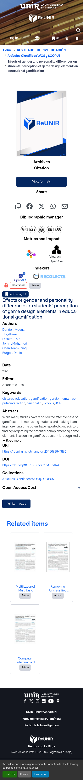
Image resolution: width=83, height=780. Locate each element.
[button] (78, 30)
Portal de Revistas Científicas (41, 718)
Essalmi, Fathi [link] (11, 339)
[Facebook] (25, 701)
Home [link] (7, 50)
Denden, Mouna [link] (13, 329)
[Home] (41, 6)
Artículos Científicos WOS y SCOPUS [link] (34, 56)
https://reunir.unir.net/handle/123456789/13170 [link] (34, 451)
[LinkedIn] (44, 701)
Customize (40, 774)
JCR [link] (58, 403)
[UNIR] (41, 695)
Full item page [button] (16, 503)
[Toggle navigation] (77, 38)
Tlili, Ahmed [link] (10, 334)
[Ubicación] (58, 701)
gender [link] (54, 398)
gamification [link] (39, 398)
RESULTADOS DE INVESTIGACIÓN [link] (41, 50)
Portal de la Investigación (42, 725)
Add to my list (18, 294)
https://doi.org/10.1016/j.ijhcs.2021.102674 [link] (30, 465)
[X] (31, 701)
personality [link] (34, 403)
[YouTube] (51, 701)
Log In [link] (13, 38)
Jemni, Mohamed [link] (14, 343)
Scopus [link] (48, 403)
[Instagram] (37, 701)
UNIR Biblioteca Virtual (41, 712)
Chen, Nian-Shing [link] (14, 348)
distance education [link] (15, 398)
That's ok (10, 774)
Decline (24, 774)
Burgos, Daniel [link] (12, 353)
